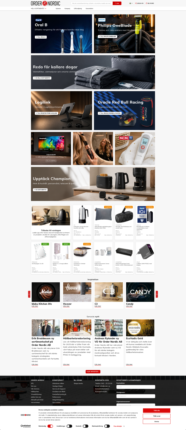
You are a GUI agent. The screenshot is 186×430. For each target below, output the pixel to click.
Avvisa (156, 421)
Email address (120, 383)
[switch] (69, 426)
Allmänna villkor (58, 383)
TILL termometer (135, 160)
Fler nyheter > (93, 372)
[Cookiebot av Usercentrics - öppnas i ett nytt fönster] (25, 426)
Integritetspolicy (58, 400)
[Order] (45, 3)
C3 (74, 225)
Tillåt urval (156, 416)
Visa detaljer (118, 426)
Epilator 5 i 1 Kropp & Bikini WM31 (60, 264)
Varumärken (89, 8)
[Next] (157, 294)
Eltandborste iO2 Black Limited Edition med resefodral (142, 228)
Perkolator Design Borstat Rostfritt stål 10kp (81, 227)
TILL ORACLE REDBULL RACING (110, 113)
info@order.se (105, 386)
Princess (34, 262)
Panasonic (56, 262)
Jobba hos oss (36, 397)
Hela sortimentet (37, 8)
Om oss (33, 386)
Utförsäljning (78, 8)
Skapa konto (78, 383)
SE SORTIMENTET (41, 189)
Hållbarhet (35, 391)
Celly (138, 262)
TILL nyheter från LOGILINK (47, 113)
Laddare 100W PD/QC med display (144, 264)
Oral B (138, 225)
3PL (32, 383)
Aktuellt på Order (37, 400)
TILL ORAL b (41, 37)
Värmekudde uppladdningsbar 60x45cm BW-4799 (103, 227)
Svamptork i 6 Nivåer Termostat (79, 264)
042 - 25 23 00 (106, 383)
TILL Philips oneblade (108, 36)
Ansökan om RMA (58, 391)
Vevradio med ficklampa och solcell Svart (123, 227)
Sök (118, 3)
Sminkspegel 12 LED (37, 263)
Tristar (97, 225)
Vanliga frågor (57, 386)
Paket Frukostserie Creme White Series (102, 264)
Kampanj (67, 8)
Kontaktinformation (102, 389)
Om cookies (56, 402)
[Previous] (29, 294)
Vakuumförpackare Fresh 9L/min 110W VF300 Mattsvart (124, 264)
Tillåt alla (157, 410)
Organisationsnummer (123, 401)
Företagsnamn (121, 392)
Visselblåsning (36, 394)
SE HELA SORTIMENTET (42, 78)
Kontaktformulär (101, 391)
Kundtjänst (58, 380)
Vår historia (35, 389)
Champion (118, 225)
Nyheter (58, 8)
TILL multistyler (93, 160)
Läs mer (35, 306)
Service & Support (58, 389)
